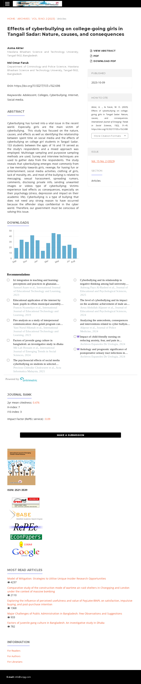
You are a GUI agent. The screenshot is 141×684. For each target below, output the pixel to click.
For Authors (13, 656)
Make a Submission (70, 435)
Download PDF (104, 61)
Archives (23, 18)
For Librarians (14, 661)
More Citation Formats (107, 135)
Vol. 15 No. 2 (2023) (43, 18)
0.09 (47, 419)
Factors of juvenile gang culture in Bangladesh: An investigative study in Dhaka (55, 622)
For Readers (13, 650)
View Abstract (104, 50)
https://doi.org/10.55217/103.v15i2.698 (37, 86)
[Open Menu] (7, 3)
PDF (96, 55)
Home (11, 18)
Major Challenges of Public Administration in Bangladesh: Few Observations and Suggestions (64, 613)
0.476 (36, 402)
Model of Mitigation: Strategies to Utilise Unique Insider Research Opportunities (56, 578)
